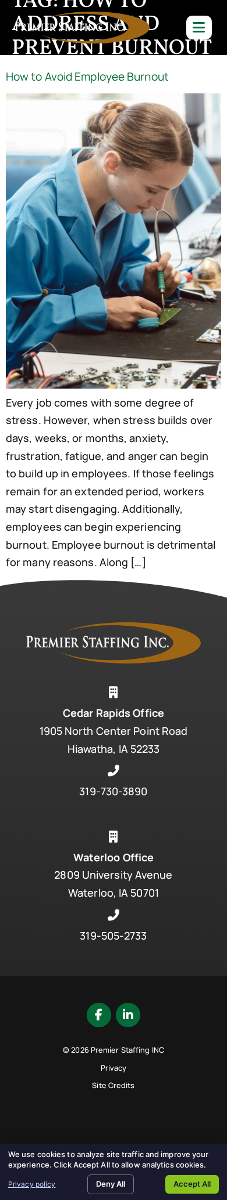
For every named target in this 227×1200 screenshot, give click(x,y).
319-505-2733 (113, 935)
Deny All (110, 1183)
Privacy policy (31, 1184)
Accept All (192, 1183)
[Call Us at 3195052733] (113, 915)
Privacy (114, 1068)
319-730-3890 (113, 791)
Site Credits (113, 1085)
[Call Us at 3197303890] (113, 771)
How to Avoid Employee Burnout (87, 76)
